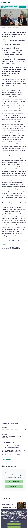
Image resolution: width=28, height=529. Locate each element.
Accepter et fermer (14, 524)
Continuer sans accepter (14, 521)
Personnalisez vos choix (14, 526)
